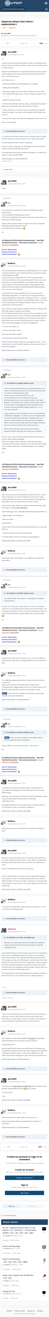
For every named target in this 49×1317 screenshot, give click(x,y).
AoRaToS (8, 1248)
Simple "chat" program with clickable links (18, 1275)
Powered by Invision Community (24, 1314)
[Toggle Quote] (5, 383)
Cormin (7, 1294)
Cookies (40, 1311)
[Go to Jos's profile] (4, 204)
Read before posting (9, 242)
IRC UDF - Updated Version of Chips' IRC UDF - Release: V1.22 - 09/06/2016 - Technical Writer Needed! (19, 1230)
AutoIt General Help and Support (25, 36)
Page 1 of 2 (24, 43)
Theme (9, 1311)
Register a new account (24, 1178)
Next (41, 43)
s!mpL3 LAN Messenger (11, 1246)
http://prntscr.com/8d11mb (22, 1086)
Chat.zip (32, 1038)
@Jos (4, 693)
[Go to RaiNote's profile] (4, 264)
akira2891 (7, 33)
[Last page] (46, 43)
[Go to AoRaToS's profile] (44, 1247)
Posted (16, 55)
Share (12, 1206)
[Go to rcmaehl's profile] (44, 1229)
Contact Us (31, 1311)
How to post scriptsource (28, 242)
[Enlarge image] (24, 228)
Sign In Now (25, 1193)
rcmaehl (7, 1236)
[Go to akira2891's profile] (4, 53)
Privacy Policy (20, 1311)
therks (7, 1281)
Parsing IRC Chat (9, 1291)
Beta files (40, 240)
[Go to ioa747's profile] (44, 1260)
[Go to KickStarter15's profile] (44, 1276)
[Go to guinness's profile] (4, 930)
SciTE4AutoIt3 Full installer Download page (18, 240)
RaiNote (27, 383)
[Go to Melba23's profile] (44, 1292)
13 (25, 1262)
